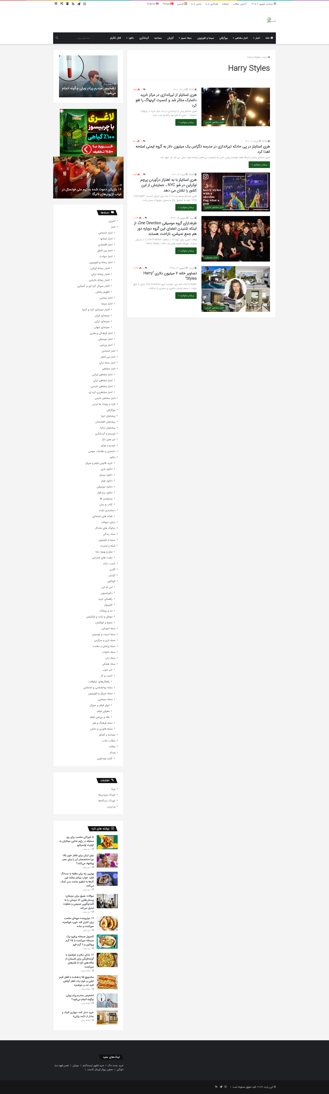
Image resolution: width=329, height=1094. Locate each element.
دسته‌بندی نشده (107, 510)
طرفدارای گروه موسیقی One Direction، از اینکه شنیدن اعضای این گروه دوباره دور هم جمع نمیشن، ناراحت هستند (165, 228)
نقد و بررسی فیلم (100, 717)
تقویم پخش (103, 292)
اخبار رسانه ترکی (100, 274)
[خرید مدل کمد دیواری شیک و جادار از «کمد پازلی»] (107, 1017)
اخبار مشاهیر (241, 38)
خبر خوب (107, 670)
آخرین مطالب (239, 4)
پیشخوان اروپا (108, 416)
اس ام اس (107, 587)
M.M (191, 89)
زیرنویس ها (106, 499)
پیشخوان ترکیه (107, 428)
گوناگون (111, 581)
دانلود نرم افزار (105, 493)
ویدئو (112, 753)
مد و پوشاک (106, 611)
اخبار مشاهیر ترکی (103, 381)
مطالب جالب (108, 741)
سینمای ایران (102, 316)
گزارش (170, 38)
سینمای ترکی (102, 321)
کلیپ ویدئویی (105, 758)
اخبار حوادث (106, 256)
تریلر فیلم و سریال (99, 705)
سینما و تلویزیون (205, 38)
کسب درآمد (109, 564)
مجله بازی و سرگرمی (104, 640)
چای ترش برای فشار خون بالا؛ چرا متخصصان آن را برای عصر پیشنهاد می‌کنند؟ (78, 859)
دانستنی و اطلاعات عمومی (101, 451)
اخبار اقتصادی (105, 245)
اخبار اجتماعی (105, 233)
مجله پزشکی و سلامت (103, 646)
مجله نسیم (186, 38)
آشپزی (112, 221)
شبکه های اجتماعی (102, 516)
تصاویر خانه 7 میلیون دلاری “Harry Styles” (170, 276)
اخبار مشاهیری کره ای (101, 392)
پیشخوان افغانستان (105, 422)
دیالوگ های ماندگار (105, 528)
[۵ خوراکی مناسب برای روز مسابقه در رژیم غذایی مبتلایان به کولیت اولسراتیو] (107, 842)
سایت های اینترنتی (102, 558)
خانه (267, 38)
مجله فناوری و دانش (101, 729)
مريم (192, 218)
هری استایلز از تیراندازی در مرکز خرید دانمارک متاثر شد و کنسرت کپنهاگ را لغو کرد (166, 100)
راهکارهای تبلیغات (99, 682)
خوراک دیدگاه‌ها (106, 801)
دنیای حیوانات (108, 522)
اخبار (258, 38)
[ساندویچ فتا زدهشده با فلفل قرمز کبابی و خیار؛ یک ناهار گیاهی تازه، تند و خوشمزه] (107, 982)
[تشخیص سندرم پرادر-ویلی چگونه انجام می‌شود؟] (107, 1000)
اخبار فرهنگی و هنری (101, 333)
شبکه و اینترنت (107, 546)
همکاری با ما (211, 4)
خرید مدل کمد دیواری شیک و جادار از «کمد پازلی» (65, 91)
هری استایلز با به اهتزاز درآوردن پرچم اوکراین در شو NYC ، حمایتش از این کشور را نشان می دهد (169, 185)
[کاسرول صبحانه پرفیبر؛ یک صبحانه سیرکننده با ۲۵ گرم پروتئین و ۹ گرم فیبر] (107, 942)
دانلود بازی (107, 469)
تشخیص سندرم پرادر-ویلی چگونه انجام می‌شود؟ (80, 997)
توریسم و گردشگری (105, 434)
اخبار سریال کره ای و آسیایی (93, 286)
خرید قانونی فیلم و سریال (99, 463)
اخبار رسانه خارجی (99, 280)
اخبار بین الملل (105, 251)
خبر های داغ (108, 440)
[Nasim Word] (271, 20)
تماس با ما (196, 4)
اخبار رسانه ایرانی (100, 268)
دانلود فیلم (107, 481)
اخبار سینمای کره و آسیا (96, 310)
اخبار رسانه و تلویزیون (101, 262)
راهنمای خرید (105, 599)
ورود (113, 789)
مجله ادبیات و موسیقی (103, 634)
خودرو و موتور (108, 445)
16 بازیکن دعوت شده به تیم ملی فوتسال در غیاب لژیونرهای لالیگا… (92, 192)
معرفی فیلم (103, 711)
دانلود (131, 38)
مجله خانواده (108, 652)
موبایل (76, 1066)
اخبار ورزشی (106, 345)
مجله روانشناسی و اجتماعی (98, 688)
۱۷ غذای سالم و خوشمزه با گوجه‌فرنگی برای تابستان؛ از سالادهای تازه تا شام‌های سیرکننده (79, 961)
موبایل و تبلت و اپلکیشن (99, 617)
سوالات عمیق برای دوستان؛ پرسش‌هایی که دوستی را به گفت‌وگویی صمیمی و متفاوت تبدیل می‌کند (78, 902)
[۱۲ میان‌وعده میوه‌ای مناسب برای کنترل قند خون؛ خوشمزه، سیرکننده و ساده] (107, 923)
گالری (112, 569)
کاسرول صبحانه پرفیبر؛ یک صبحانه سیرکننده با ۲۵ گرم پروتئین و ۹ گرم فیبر (80, 940)
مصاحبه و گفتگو (107, 735)
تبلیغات (225, 4)
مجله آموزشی (108, 629)
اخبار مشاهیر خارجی (102, 386)
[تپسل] (62, 111)
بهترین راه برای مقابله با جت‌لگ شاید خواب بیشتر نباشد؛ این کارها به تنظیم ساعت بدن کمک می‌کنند (77, 880)
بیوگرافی (223, 38)
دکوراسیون (107, 593)
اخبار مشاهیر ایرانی (102, 375)
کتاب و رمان (106, 505)
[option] (88, 177)
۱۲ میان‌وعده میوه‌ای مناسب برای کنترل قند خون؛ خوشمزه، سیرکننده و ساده (78, 922)
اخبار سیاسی (106, 298)
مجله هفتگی (108, 664)
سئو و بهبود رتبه (104, 552)
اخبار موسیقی (105, 339)
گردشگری (144, 38)
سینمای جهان (102, 327)
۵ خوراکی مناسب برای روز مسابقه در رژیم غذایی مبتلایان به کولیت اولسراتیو (76, 841)
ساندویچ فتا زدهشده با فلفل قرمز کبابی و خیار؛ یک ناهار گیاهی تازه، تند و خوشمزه (76, 981)
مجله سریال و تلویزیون (100, 693)
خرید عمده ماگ (116, 1066)
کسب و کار (107, 676)
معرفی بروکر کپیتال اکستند (100, 1070)
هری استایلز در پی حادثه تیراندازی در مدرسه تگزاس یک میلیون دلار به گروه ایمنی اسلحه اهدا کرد (203, 149)
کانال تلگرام (115, 38)
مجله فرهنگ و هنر (102, 723)
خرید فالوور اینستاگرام (93, 1066)
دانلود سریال (106, 475)
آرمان (191, 268)
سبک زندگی (109, 534)
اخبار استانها (106, 239)
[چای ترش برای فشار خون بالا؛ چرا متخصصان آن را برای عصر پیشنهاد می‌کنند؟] (107, 860)
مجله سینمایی (105, 699)
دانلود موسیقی (105, 487)
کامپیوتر (108, 605)
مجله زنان (110, 658)
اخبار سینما (107, 304)
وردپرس (111, 807)
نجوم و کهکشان (104, 623)
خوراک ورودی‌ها (106, 795)
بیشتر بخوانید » (186, 122)
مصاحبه (158, 38)
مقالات (112, 747)
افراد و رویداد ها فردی (103, 404)
